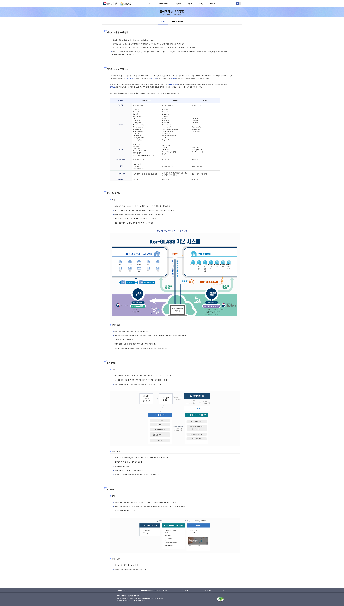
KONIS (173, 78)
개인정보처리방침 (121, 596)
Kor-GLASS (131, 78)
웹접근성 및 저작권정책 (133, 596)
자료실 (201, 4)
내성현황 (178, 4)
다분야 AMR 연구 (163, 4)
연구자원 (212, 4)
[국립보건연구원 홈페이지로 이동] (111, 5)
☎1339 (160, 598)
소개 (148, 4)
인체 (164, 21)
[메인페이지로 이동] (125, 5)
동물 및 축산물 (177, 21)
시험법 (190, 4)
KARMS (154, 78)
